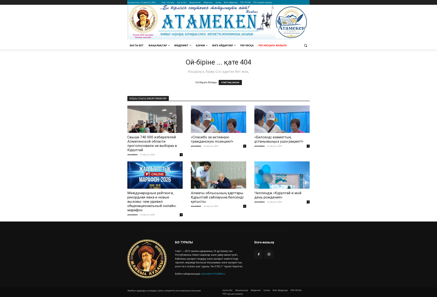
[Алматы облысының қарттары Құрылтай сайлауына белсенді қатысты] (218, 175)
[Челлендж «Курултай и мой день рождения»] (282, 175)
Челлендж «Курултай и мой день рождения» (277, 195)
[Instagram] (269, 254)
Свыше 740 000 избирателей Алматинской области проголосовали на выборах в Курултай (152, 143)
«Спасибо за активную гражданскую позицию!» (212, 139)
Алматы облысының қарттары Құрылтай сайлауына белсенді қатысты (217, 197)
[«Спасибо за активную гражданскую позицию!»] (218, 119)
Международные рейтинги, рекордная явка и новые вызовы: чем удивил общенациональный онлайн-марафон (152, 201)
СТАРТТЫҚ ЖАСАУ (230, 82)
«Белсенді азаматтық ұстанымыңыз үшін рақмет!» (278, 139)
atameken (132, 154)
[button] (305, 45)
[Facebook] (258, 254)
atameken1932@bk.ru (213, 273)
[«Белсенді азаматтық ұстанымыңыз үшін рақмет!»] (282, 119)
